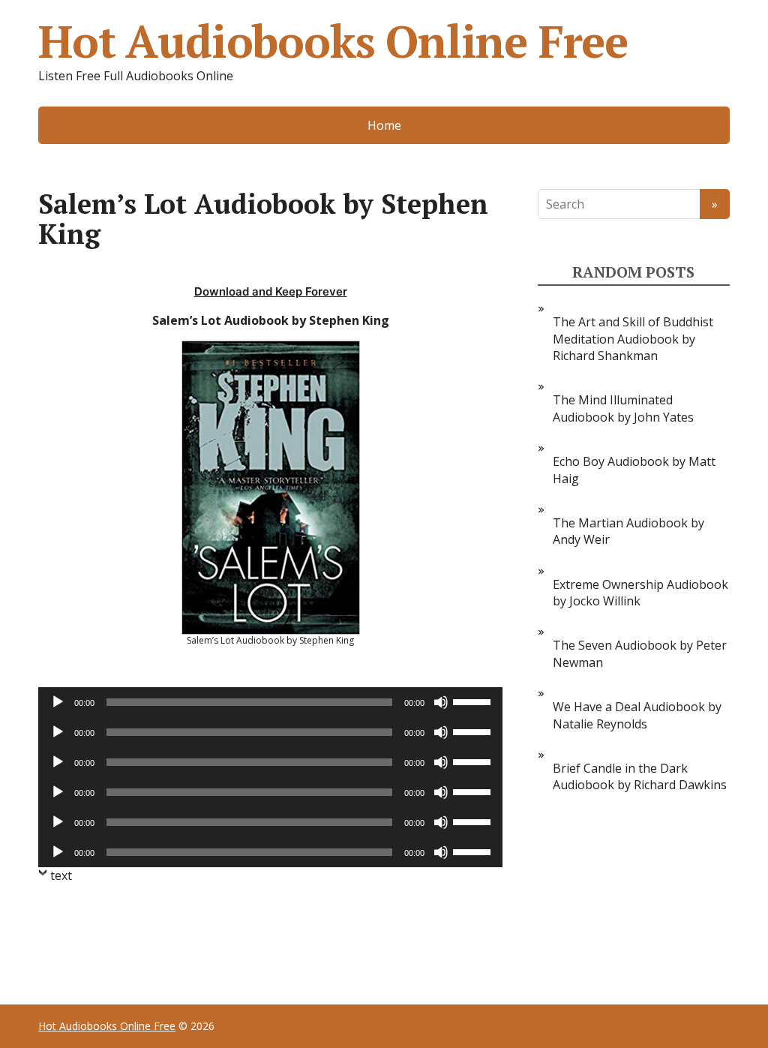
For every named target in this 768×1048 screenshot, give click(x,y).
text (61, 875)
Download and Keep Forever (270, 291)
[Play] (57, 702)
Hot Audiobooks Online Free (333, 41)
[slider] (474, 700)
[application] (270, 702)
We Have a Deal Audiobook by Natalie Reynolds (637, 714)
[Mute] (441, 702)
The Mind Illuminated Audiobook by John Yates (623, 408)
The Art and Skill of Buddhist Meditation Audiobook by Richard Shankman (633, 339)
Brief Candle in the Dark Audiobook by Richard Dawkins (640, 776)
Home (384, 125)
